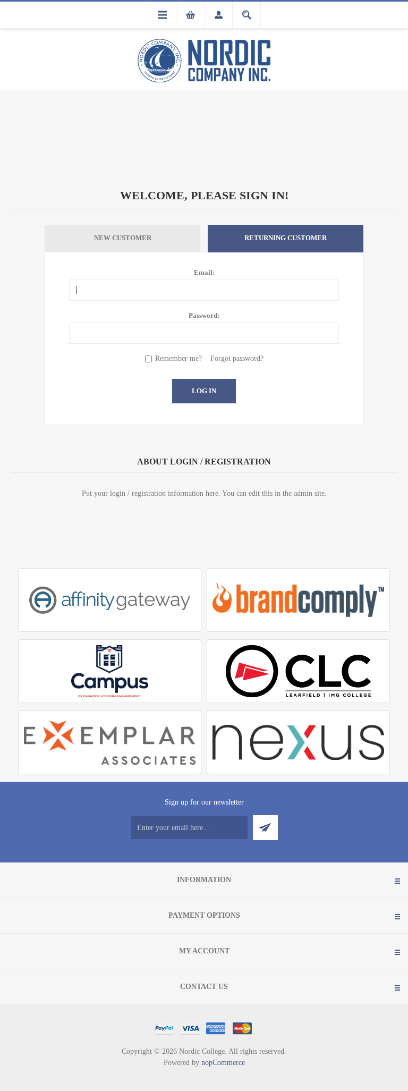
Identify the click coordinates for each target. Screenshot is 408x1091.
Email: (204, 272)
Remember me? (178, 358)
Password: (204, 315)
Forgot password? (237, 358)
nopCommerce (223, 1063)
